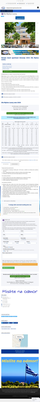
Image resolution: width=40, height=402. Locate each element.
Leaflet (16, 346)
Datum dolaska (5, 238)
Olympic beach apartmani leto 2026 (13, 8)
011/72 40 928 (5, 301)
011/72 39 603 (5, 302)
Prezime (22, 230)
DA (5, 251)
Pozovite (9, 267)
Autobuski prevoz (15, 164)
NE (7, 251)
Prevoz (4, 246)
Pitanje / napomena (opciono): (7, 252)
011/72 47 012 (5, 300)
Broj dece (28, 241)
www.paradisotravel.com (22, 3)
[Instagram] (22, 0)
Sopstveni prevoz (5, 164)
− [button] (13, 337)
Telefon (22, 234)
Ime (3, 230)
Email (4, 234)
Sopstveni (11, 247)
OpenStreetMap (22, 346)
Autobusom (6, 247)
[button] (38, 23)
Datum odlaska (23, 238)
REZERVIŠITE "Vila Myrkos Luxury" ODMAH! (20, 276)
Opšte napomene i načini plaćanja (9, 201)
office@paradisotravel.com (22, 3)
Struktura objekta (6, 241)
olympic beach (3, 10)
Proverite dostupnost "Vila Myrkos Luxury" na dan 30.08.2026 (20, 113)
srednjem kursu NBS (32, 160)
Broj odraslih (17, 241)
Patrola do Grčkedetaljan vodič (20, 351)
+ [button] (13, 335)
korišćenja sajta (33, 392)
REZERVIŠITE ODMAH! (8, 71)
